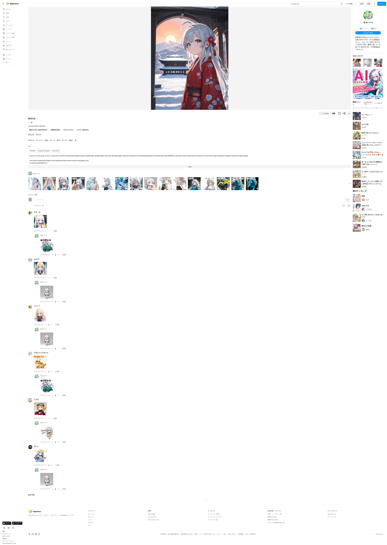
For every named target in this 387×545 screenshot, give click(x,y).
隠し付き (38, 205)
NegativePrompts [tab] (44, 151)
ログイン (382, 4)
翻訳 (29, 146)
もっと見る (378, 103)
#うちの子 (39, 140)
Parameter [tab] (55, 151)
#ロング (52, 140)
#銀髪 (46, 140)
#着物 (70, 140)
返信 (55, 231)
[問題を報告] (49, 231)
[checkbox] (34, 205)
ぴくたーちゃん (6, 534)
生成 (361, 4)
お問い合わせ (6, 536)
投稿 (368, 4)
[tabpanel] (189, 161)
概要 (3, 531)
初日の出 (39, 135)
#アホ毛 (64, 140)
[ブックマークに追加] (339, 113)
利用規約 (4, 538)
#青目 (58, 140)
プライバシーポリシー (8, 541)
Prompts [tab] (32, 151)
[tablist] (44, 151)
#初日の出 (31, 140)
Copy (189, 167)
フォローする (368, 33)
